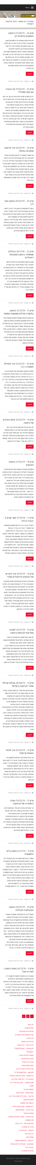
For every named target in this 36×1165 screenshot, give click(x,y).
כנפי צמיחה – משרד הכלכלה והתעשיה (21, 1117)
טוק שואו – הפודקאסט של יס (24, 1072)
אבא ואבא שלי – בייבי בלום (24, 1123)
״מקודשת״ (30, 1052)
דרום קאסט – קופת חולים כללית (23, 1106)
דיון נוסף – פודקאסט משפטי (24, 1140)
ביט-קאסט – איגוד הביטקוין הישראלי (21, 1076)
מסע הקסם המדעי (27, 1065)
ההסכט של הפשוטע (27, 1103)
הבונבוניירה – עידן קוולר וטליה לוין (22, 1079)
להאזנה (29, 74)
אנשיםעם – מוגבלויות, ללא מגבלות (22, 1144)
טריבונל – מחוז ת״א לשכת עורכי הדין (21, 1096)
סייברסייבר (30, 1038)
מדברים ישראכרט (28, 1127)
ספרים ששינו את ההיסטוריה (24, 1035)
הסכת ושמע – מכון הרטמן (25, 1093)
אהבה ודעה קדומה (27, 1059)
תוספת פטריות (29, 1089)
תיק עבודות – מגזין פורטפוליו (24, 1048)
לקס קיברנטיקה (28, 1100)
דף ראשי (31, 1025)
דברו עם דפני (29, 1134)
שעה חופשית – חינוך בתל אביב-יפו (22, 1083)
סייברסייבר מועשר (27, 1042)
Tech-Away (29, 1147)
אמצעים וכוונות (29, 1113)
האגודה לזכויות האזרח (26, 1055)
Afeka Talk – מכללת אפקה (25, 1110)
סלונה (32, 1086)
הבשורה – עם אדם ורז (26, 1130)
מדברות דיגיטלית (28, 1062)
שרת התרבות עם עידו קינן (25, 1069)
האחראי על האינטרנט (26, 1031)
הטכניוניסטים (29, 1028)
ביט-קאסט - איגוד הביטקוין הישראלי (19, 81)
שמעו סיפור (30, 1137)
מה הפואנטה (29, 1120)
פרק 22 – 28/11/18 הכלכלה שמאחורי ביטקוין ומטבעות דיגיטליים (21, 254)
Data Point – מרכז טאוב (25, 1045)
